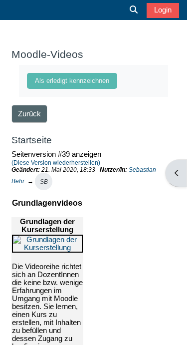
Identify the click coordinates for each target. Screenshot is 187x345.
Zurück (29, 114)
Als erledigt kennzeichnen (72, 80)
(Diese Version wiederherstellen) (55, 162)
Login (163, 10)
